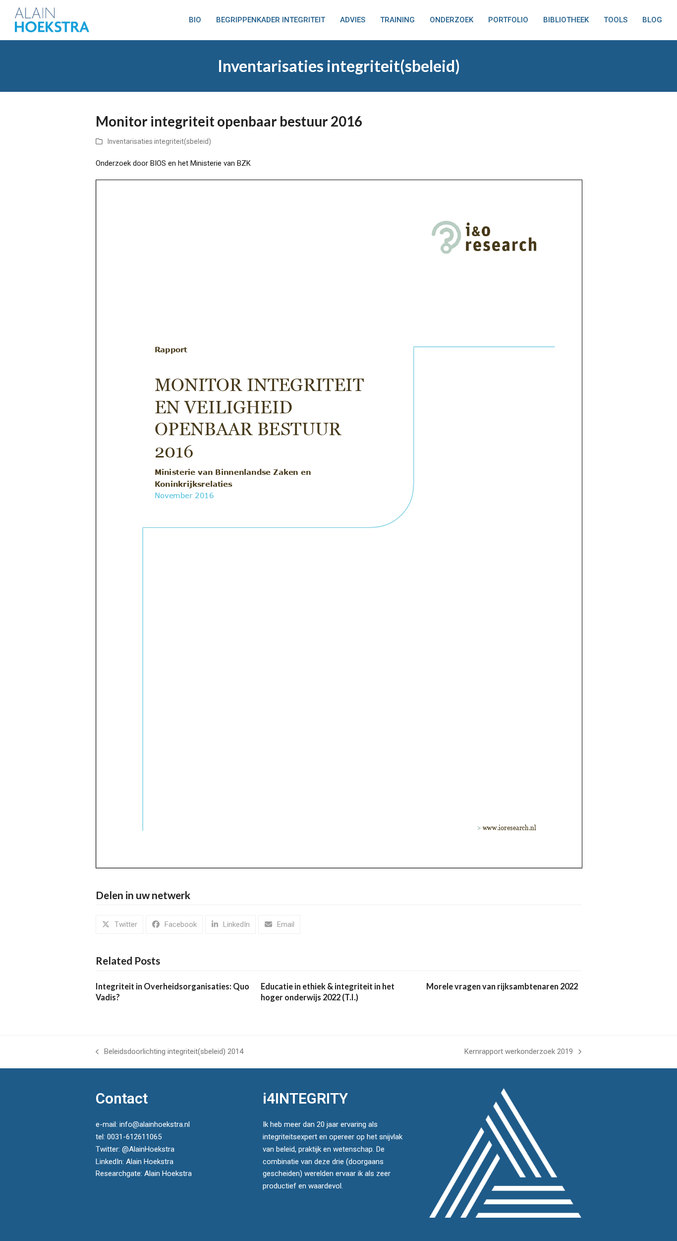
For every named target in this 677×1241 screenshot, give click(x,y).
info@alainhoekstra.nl (154, 1124)
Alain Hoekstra (149, 1161)
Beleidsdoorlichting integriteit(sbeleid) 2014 (169, 1052)
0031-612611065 (134, 1136)
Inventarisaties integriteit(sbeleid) (159, 141)
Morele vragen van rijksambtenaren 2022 (502, 986)
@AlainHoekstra (148, 1149)
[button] (119, 924)
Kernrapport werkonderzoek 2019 (518, 1052)
